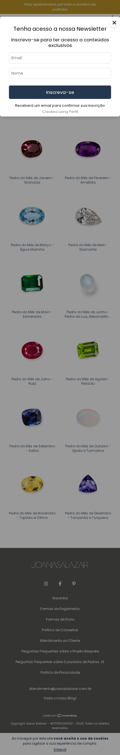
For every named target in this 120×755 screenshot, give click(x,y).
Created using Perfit (60, 111)
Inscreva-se (60, 92)
